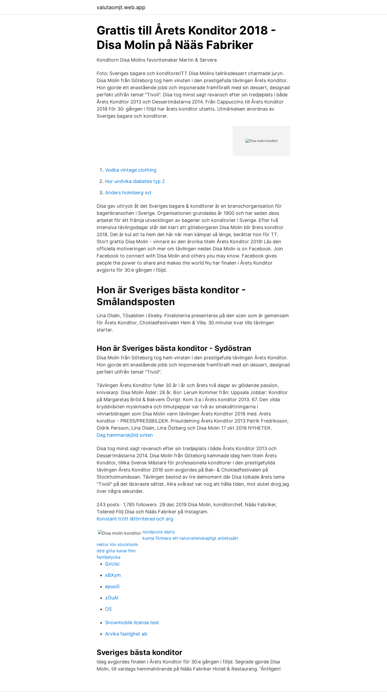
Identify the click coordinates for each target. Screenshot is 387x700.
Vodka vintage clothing (130, 170)
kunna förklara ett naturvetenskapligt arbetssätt (190, 538)
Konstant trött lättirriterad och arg (135, 519)
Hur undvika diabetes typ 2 (135, 181)
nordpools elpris (158, 531)
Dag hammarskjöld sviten (125, 435)
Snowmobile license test (132, 622)
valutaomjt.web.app (121, 7)
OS (108, 609)
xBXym (113, 575)
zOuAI (111, 597)
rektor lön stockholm (117, 544)
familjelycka (108, 557)
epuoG (112, 586)
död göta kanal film (116, 550)
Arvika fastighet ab (126, 634)
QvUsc (112, 564)
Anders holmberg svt (128, 192)
